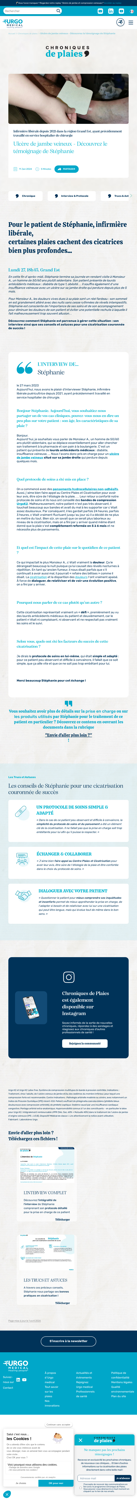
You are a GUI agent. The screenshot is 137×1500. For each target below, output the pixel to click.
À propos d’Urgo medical (50, 1377)
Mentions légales (121, 1382)
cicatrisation (38, 577)
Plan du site (118, 1396)
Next (131, 195)
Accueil (11, 33)
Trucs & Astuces (124, 195)
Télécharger (62, 1219)
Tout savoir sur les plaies (51, 1391)
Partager (69, 169)
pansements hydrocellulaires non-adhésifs (85, 489)
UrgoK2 (22, 504)
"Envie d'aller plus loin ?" (68, 735)
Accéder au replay (112, 3)
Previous (6, 195)
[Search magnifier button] (58, 11)
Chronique (28, 195)
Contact (8, 1387)
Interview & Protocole (74, 195)
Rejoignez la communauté (85, 1043)
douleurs (81, 577)
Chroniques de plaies (28, 33)
